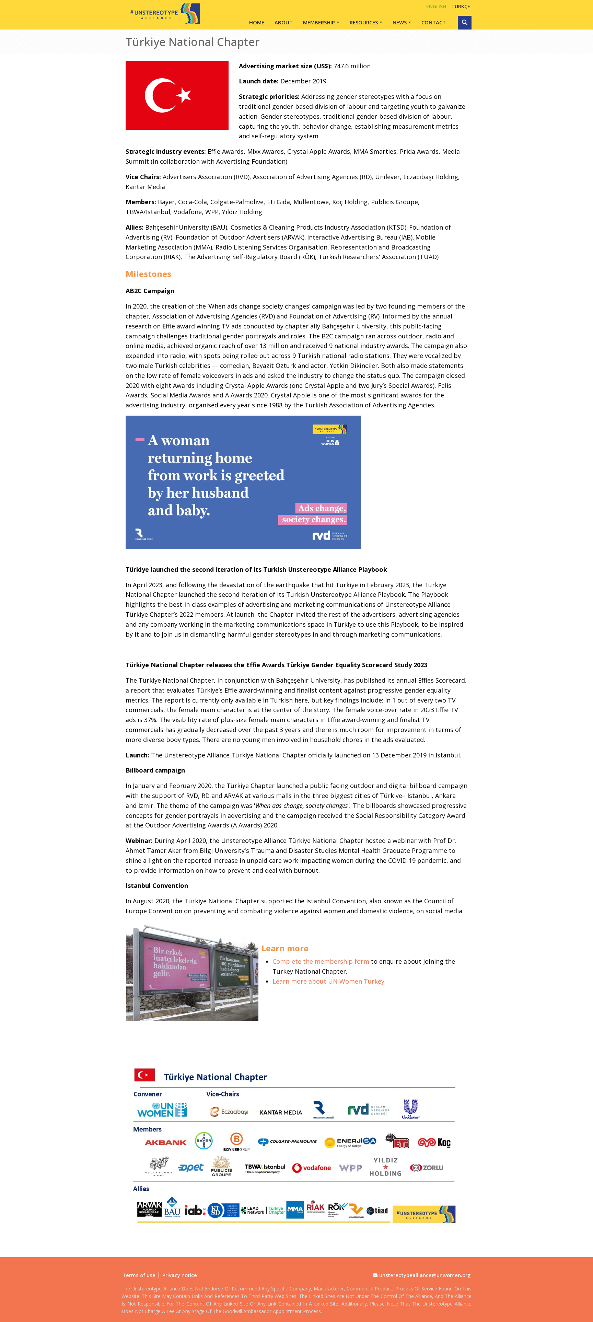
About (284, 22)
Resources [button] (364, 22)
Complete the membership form (320, 961)
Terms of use (139, 1275)
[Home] (163, 13)
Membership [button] (319, 22)
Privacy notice (179, 1275)
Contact (433, 22)
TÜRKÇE (460, 6)
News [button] (400, 22)
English (436, 6)
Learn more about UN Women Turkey (328, 981)
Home (256, 22)
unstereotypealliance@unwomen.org (424, 1275)
